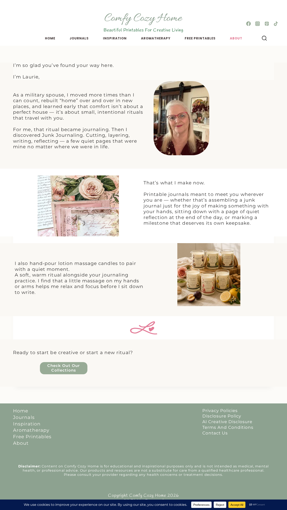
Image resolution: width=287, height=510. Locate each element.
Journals (79, 38)
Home (50, 38)
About (236, 38)
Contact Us (215, 433)
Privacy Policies (220, 410)
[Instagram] (257, 23)
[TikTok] (275, 23)
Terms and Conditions (227, 427)
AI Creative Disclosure (227, 421)
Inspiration (115, 38)
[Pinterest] (266, 23)
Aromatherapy (155, 38)
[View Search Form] (264, 38)
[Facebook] (248, 23)
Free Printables (200, 38)
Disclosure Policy (221, 416)
